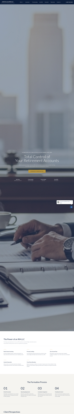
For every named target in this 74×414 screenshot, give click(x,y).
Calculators (47, 2)
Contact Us (58, 2)
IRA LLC (21, 2)
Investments (27, 2)
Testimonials (53, 2)
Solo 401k (41, 2)
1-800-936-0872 (69, 2)
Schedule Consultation (37, 171)
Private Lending (34, 2)
